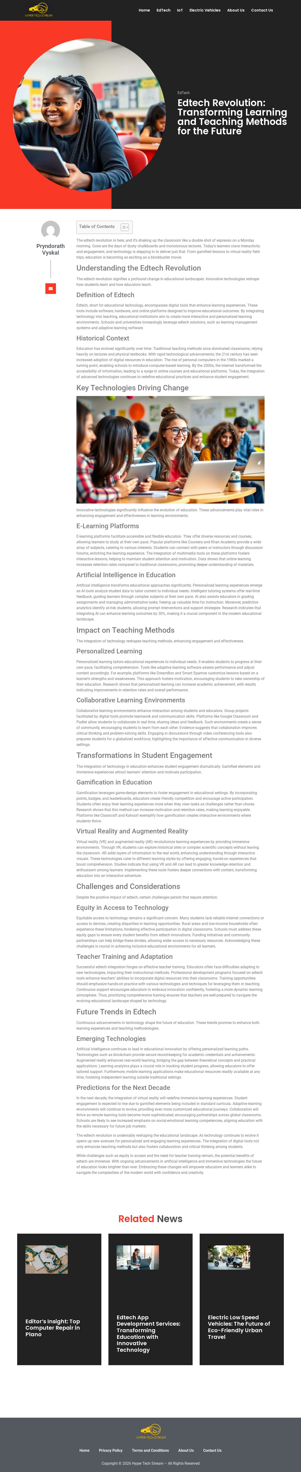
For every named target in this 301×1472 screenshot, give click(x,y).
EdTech (163, 10)
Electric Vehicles (205, 10)
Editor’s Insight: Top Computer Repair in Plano (52, 1328)
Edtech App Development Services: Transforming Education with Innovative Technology (148, 1334)
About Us (236, 10)
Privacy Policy (111, 1450)
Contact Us (262, 10)
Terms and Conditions (150, 1450)
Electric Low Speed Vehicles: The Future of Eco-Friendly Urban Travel (239, 1327)
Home (144, 10)
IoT (180, 10)
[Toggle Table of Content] (122, 227)
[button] (50, 288)
